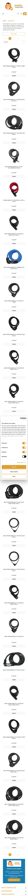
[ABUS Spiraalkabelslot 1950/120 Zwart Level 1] (14, 55)
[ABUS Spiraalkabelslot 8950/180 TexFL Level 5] (14, 324)
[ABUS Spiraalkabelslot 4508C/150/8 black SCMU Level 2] (14, 491)
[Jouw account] (21, 13)
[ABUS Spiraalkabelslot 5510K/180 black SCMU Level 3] (14, 693)
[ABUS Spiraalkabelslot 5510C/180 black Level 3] (14, 827)
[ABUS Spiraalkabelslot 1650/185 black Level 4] (14, 122)
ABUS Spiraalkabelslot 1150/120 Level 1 (14, 670)
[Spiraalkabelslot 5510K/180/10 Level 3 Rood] (14, 189)
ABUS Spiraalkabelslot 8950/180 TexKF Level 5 (14, 738)
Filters (15, 33)
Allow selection (14, 471)
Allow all (14, 467)
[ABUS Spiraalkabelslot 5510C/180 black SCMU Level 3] (14, 793)
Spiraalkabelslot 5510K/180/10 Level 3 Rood (14, 201)
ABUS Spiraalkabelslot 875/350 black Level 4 (14, 570)
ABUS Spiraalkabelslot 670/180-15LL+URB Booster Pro (14, 167)
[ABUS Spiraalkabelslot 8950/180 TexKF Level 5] (14, 726)
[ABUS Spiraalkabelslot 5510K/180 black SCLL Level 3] (14, 223)
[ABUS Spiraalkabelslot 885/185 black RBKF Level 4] (14, 760)
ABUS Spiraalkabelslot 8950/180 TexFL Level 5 (14, 335)
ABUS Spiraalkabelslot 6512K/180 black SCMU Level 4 (14, 402)
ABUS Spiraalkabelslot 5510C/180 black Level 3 (14, 838)
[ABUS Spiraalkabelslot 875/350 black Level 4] (14, 558)
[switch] (24, 447)
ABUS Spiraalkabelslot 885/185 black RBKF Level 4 (14, 771)
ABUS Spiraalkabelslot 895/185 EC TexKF (14, 301)
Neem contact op (14, 880)
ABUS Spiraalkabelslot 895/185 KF (14, 636)
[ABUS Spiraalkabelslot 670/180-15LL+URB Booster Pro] (14, 156)
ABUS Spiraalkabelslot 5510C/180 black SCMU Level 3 (14, 805)
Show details (20, 462)
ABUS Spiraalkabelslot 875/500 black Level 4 (14, 536)
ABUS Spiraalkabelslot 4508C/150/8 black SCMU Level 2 (14, 503)
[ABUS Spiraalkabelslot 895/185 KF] (14, 626)
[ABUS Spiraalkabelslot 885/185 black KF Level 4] (14, 89)
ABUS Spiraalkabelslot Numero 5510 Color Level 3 (14, 268)
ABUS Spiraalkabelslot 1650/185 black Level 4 (14, 133)
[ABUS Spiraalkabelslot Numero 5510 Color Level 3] (14, 256)
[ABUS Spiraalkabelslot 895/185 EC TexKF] (14, 290)
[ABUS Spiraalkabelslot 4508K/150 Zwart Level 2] (14, 592)
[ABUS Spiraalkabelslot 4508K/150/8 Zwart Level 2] (14, 357)
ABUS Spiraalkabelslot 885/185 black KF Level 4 (14, 100)
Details (14, 75)
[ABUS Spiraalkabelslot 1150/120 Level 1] (14, 659)
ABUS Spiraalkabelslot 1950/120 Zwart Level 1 (14, 66)
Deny (14, 476)
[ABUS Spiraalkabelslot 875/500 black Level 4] (14, 525)
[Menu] (3, 13)
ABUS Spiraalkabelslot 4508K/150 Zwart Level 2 (14, 603)
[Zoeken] (18, 13)
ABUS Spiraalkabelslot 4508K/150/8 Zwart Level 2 (14, 368)
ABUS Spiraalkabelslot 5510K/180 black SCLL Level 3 (14, 234)
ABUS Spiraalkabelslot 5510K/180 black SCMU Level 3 (14, 704)
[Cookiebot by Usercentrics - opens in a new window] (20, 418)
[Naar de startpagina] (14, 6)
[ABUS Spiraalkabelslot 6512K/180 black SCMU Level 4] (14, 391)
